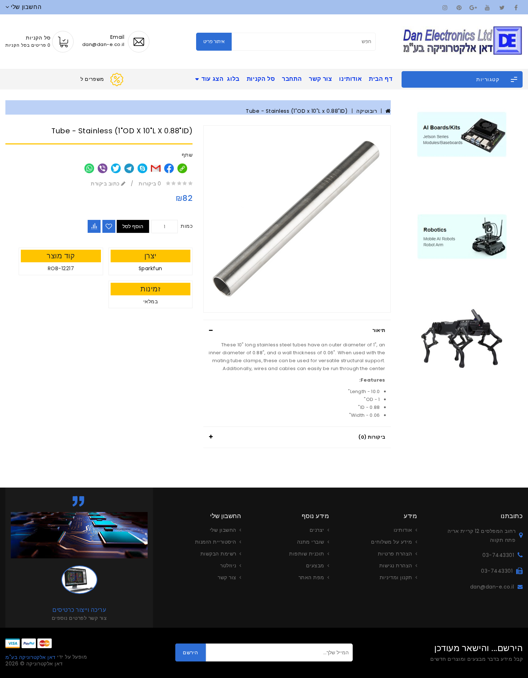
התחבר (292, 79)
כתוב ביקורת (106, 183)
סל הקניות (261, 79)
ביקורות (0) (371, 437)
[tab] (296, 330)
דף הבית (380, 79)
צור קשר (320, 79)
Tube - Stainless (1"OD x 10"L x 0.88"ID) (297, 111)
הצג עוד (212, 79)
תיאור (378, 330)
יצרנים (317, 530)
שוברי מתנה (310, 542)
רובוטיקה (366, 111)
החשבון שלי (223, 530)
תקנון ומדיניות (396, 577)
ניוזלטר (228, 565)
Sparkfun (150, 268)
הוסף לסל (132, 226)
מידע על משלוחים (391, 542)
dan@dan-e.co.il (492, 587)
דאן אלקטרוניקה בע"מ (30, 657)
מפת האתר (311, 577)
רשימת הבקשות (218, 553)
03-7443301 (498, 555)
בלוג (233, 79)
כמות (187, 226)
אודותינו (350, 79)
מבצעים (315, 565)
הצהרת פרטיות (395, 553)
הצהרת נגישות (395, 565)
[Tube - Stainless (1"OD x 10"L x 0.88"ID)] (296, 219)
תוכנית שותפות (306, 553)
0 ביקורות (150, 183)
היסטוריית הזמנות (215, 542)
